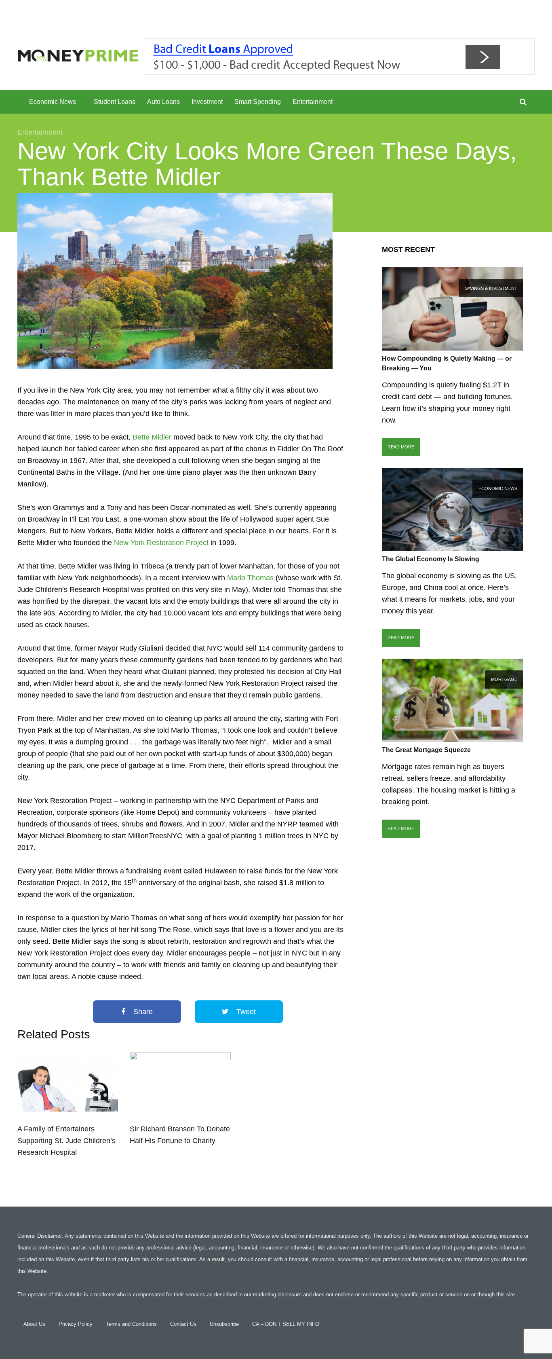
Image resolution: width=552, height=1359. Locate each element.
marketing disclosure (277, 1294)
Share (142, 1012)
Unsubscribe (224, 1324)
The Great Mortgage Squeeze (426, 749)
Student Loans (114, 101)
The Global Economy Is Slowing (430, 559)
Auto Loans (163, 101)
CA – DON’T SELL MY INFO (285, 1324)
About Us (34, 1324)
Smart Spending (257, 101)
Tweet (245, 1012)
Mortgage (504, 679)
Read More (401, 446)
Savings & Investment (491, 288)
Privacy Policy (76, 1324)
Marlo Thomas (250, 578)
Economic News (52, 101)
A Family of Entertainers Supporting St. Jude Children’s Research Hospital (66, 1140)
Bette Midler (152, 437)
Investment (207, 101)
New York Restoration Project (161, 543)
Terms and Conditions (131, 1324)
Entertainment (313, 101)
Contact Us (183, 1324)
